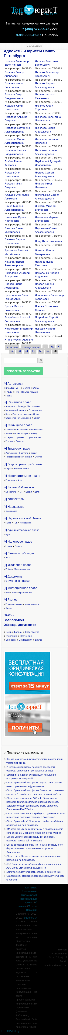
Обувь (8, 468)
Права (8, 396)
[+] (23, 464)
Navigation (34, 46)
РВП (7, 592)
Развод (21, 406)
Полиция (9, 604)
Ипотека (9, 441)
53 (19, 350)
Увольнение (11, 453)
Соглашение (29, 891)
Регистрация (36, 429)
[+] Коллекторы (14, 499)
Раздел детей (35, 410)
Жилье (8, 433)
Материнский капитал (15, 410)
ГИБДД (8, 392)
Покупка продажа (29, 392)
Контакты (30, 887)
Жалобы (17, 632)
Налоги (8, 546)
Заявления (11, 636)
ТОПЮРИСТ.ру (10, 1031)
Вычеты (18, 546)
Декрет (37, 418)
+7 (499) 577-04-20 (34, 29)
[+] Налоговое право (18, 541)
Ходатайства (32, 632)
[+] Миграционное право (20, 588)
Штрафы (9, 388)
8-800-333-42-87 (28, 35)
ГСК (15, 523)
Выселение (22, 429)
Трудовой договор (14, 457)
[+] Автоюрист (13, 383)
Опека (36, 414)
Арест (20, 480)
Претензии (26, 636)
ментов (30, 624)
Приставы (10, 480)
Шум (7, 534)
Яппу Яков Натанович (48, 241)
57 (47, 350)
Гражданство (25, 592)
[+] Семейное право (17, 402)
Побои (8, 569)
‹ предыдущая (31, 347)
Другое (38, 640)
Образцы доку (14, 624)
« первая (12, 347)
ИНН (17, 581)
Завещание (11, 511)
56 (40, 350)
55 (33, 350)
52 (12, 350)
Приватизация (21, 433)
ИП (21, 492)
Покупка (9, 437)
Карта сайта (28, 895)
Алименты (10, 406)
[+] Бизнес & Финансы (19, 487)
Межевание (25, 523)
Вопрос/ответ (14, 620)
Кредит (29, 492)
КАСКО (35, 388)
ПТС (17, 392)
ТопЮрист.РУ (29, 918)
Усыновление (24, 418)
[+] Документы (13, 576)
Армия (19, 604)
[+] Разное (11, 599)
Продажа (20, 437)
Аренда (33, 433)
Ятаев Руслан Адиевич (19, 339)
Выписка (20, 441)
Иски (8, 632)
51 (59, 347)
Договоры (11, 640)
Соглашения (25, 640)
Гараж (8, 523)
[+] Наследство (14, 506)
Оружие (9, 608)
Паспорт (26, 581)
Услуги (32, 906)
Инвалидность (32, 604)
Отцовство (10, 418)
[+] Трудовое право (17, 448)
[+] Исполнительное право (22, 475)
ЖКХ (7, 557)
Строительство (34, 437)
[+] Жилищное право (18, 425)
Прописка (10, 429)
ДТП (18, 388)
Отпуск (38, 457)
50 (52, 347)
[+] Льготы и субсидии (19, 553)
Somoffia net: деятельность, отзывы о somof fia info (33, 872)
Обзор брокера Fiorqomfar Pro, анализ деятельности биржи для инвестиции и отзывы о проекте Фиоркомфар (34, 849)
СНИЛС (9, 581)
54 (26, 350)
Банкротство (11, 492)
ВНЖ (14, 592)
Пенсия (28, 457)
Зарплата (23, 453)
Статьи (9, 615)
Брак (7, 414)
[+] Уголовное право (18, 565)
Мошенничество (22, 569)
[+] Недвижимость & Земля (22, 518)
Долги (37, 492)
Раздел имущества (21, 414)
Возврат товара (21, 468)
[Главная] (34, 14)
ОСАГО (26, 388)
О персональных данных (28, 899)
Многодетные (33, 406)
